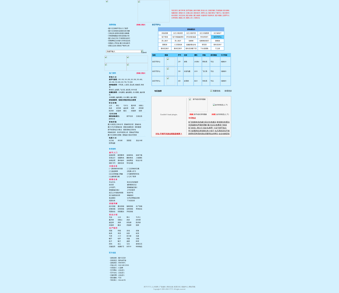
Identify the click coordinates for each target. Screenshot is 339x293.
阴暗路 (217, 41)
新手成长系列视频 (200, 114)
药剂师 (141, 108)
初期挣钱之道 (113, 41)
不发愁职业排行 (124, 38)
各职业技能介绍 (123, 36)
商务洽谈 (170, 287)
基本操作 (121, 160)
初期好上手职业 (113, 43)
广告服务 (162, 287)
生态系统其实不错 (222, 131)
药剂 (110, 244)
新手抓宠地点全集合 (115, 130)
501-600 (117, 82)
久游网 (120, 268)
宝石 (128, 244)
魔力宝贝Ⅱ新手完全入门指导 (118, 28)
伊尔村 (120, 140)
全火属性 (126, 97)
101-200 (127, 79)
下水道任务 (131, 200)
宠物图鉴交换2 (114, 190)
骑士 (117, 105)
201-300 (133, 79)
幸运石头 (112, 182)
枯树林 (191, 41)
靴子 (119, 241)
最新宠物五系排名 (129, 130)
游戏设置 (112, 160)
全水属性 (135, 92)
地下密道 (165, 37)
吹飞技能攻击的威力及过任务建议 (202, 122)
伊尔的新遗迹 (191, 37)
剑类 (128, 233)
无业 (110, 217)
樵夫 (125, 111)
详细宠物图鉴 (113, 36)
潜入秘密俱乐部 (114, 195)
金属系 (117, 90)
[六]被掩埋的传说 (133, 174)
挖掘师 (133, 111)
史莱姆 (186, 81)
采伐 (128, 231)
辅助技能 (130, 206)
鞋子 (110, 241)
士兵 (110, 105)
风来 (110, 108)
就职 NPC (112, 163)
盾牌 (128, 241)
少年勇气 (112, 187)
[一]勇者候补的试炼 (116, 169)
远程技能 (130, 209)
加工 (119, 244)
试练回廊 (165, 33)
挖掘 (110, 231)
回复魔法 (121, 211)
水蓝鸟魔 (187, 71)
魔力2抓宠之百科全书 (115, 124)
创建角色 (121, 158)
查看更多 (228, 91)
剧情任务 (112, 119)
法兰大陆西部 (204, 33)
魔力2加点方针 (113, 38)
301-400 (139, 79)
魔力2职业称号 (125, 43)
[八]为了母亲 (131, 176)
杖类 (137, 233)
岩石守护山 (218, 37)
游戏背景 (112, 155)
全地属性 (122, 92)
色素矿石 (121, 246)
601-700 (123, 82)
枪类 (110, 233)
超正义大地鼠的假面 (116, 193)
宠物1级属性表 (128, 127)
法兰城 (111, 140)
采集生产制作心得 (123, 46)
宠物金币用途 (134, 132)
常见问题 (130, 163)
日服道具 (112, 246)
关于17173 (147, 287)
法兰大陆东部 (178, 33)
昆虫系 (131, 85)
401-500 (111, 82)
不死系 (121, 85)
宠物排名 (138, 124)
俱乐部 (111, 185)
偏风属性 (119, 97)
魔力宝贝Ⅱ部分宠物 (114, 135)
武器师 (118, 111)
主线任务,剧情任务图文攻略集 (118, 33)
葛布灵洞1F (217, 45)
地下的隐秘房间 (178, 37)
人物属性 (139, 158)
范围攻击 (112, 211)
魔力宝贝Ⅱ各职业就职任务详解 (119, 31)
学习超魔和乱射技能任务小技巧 (201, 131)
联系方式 (177, 287)
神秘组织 (130, 195)
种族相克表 (112, 132)
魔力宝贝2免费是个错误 (217, 125)
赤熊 (185, 62)
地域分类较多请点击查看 (127, 100)
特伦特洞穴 (204, 37)
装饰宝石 (139, 244)
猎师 (140, 111)
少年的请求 (131, 190)
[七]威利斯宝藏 (114, 176)
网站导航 (192, 287)
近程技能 (121, 209)
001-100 (121, 79)
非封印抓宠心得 (122, 132)
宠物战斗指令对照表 (129, 135)
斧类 (119, 233)
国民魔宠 (138, 127)
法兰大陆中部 (191, 33)
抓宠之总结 (112, 46)
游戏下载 (139, 155)
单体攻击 (139, 209)
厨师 (132, 108)
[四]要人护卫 (131, 171)
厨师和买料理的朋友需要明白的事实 (203, 134)
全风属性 (112, 97)
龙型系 (127, 90)
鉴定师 (125, 108)
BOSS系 (134, 90)
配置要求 (121, 155)
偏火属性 (133, 97)
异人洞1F (165, 41)
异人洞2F (178, 41)
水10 (195, 71)
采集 (137, 231)
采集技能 (112, 209)
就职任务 (121, 163)
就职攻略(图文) (114, 116)
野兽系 (111, 90)
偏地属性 (128, 92)
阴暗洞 (164, 45)
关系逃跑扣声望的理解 (197, 125)
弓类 (110, 236)
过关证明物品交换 (133, 198)
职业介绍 (139, 160)
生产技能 (139, 206)
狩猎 (119, 231)
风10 (195, 81)
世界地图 (112, 143)
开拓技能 (130, 211)
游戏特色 (130, 155)
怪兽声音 (130, 193)
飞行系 (122, 90)
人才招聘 (155, 287)
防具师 (111, 111)
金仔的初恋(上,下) (222, 114)
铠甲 (119, 239)
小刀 (119, 236)
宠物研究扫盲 (129, 124)
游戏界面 (130, 160)
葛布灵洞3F (178, 48)
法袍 (137, 239)
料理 (137, 241)
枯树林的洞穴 (204, 41)
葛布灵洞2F (165, 48)
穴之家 (217, 48)
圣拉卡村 (139, 140)
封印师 (118, 108)
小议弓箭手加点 (220, 128)
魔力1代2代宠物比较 (115, 127)
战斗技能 (112, 206)
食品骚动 (112, 198)
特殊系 (204, 81)
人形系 (126, 85)
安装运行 (112, 158)
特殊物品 (139, 246)
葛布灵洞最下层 (191, 48)
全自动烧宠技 (224, 134)
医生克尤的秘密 (132, 182)
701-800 (130, 82)
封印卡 (129, 246)
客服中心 (185, 287)
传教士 (141, 105)
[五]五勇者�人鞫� (116, 174)
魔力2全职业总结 (124, 41)
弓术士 (125, 105)
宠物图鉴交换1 (132, 187)
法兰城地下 (218, 33)
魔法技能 (121, 206)
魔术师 (133, 105)
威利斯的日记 (132, 185)
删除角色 (130, 158)
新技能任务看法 (223, 122)
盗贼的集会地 (191, 45)
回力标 (129, 236)
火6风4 (196, 62)
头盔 (137, 236)
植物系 (137, 85)
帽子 (110, 239)
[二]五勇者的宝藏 (133, 169)
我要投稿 (216, 91)
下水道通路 (204, 48)
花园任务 (112, 200)
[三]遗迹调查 (113, 171)
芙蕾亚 (129, 140)
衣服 (128, 239)
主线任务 (139, 116)
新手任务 (130, 116)
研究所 (204, 45)
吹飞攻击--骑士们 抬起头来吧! (200, 128)
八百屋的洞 (178, 45)
